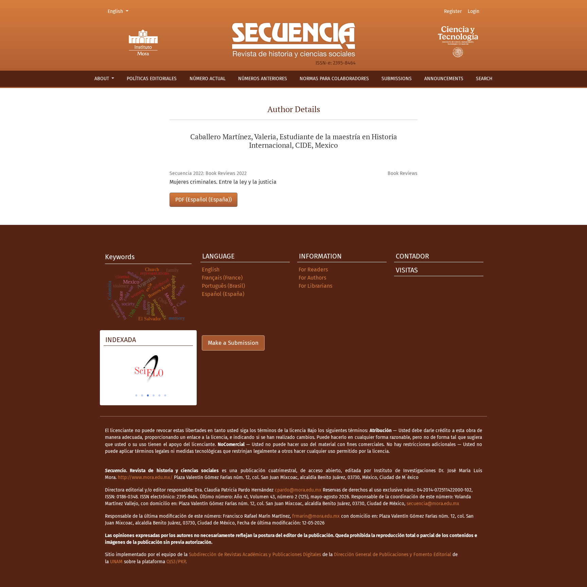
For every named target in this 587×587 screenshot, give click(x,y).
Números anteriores (262, 79)
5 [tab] (159, 395)
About (102, 79)
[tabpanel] (148, 369)
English (119, 11)
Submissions (396, 79)
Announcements (443, 79)
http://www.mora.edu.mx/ (145, 477)
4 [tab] (153, 395)
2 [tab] (142, 395)
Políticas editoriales (152, 79)
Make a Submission (233, 342)
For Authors (312, 277)
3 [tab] (147, 395)
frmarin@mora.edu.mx (316, 516)
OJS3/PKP (175, 562)
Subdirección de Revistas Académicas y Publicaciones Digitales (255, 554)
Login (473, 11)
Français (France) (222, 277)
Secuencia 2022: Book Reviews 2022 (208, 173)
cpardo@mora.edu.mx (298, 490)
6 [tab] (165, 395)
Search (484, 79)
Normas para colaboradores (334, 79)
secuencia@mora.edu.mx (433, 503)
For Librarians (315, 286)
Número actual (208, 79)
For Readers (313, 269)
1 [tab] (136, 395)
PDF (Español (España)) (203, 199)
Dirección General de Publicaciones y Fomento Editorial (392, 554)
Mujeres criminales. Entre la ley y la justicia (223, 182)
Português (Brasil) (223, 286)
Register (453, 11)
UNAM (116, 562)
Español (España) (223, 294)
